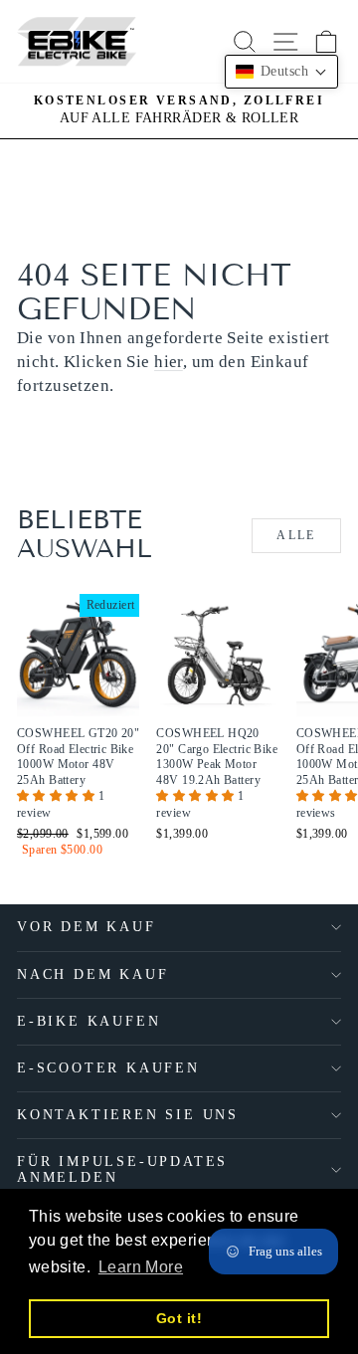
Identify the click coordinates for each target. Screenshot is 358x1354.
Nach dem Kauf (92, 974)
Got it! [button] (179, 1318)
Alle (296, 535)
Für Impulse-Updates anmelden (122, 1169)
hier (168, 361)
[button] (57, 796)
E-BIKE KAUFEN (88, 1021)
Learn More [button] (140, 1266)
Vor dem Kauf (86, 926)
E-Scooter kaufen (108, 1068)
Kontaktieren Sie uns (128, 1114)
